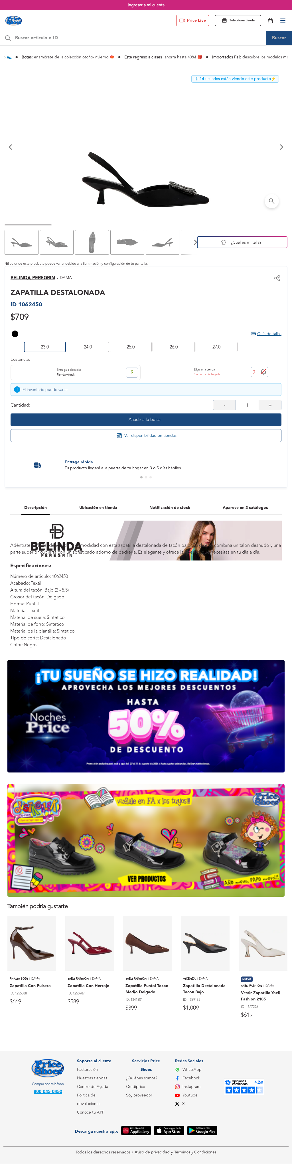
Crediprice (135, 1087)
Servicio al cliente (92, 1138)
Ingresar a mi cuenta (146, 5)
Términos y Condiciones (195, 1152)
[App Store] (169, 1131)
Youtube (190, 1095)
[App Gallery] (136, 1131)
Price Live (196, 20)
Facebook (191, 1078)
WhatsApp (192, 1070)
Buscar (279, 38)
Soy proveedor (139, 1095)
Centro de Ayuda (92, 1087)
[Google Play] (202, 1131)
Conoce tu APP (90, 1112)
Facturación (87, 1070)
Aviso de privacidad (152, 1152)
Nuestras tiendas (92, 1078)
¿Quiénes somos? (141, 1078)
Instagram (191, 1087)
